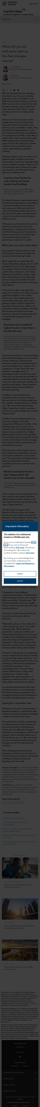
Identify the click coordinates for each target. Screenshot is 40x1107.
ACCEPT (20, 581)
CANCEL (20, 574)
